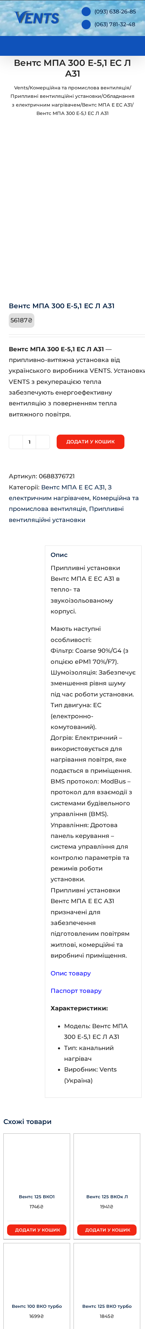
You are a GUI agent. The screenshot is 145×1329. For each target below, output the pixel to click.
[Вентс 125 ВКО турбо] (107, 1268)
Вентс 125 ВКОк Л (107, 1196)
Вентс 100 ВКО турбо (37, 1306)
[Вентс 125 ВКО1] (37, 1159)
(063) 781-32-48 (114, 24)
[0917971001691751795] (72, 216)
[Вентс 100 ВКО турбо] (37, 1268)
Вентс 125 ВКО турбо (107, 1306)
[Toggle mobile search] (120, 44)
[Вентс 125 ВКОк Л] (107, 1159)
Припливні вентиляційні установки (55, 96)
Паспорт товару (76, 991)
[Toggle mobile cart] (108, 44)
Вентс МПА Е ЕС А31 (107, 105)
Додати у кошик (90, 442)
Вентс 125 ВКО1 (37, 1196)
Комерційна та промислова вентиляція (79, 88)
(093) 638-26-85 (115, 11)
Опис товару (71, 973)
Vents (21, 88)
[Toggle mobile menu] (132, 44)
